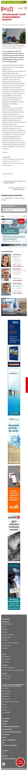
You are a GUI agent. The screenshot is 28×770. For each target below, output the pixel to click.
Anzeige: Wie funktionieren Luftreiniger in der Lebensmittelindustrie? (15, 182)
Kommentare (5, 721)
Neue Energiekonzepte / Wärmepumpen (10, 701)
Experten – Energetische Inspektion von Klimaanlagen (13, 670)
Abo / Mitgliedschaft (6, 659)
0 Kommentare (22, 25)
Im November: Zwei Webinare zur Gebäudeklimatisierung (16, 188)
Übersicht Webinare (6, 675)
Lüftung (4, 626)
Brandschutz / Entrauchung (8, 634)
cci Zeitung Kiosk (5, 661)
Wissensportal (5, 621)
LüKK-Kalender (5, 718)
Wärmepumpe (5, 648)
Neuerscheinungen (6, 691)
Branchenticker (6, 619)
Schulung (4, 665)
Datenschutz (5, 750)
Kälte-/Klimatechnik (6, 693)
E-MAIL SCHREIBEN (17, 266)
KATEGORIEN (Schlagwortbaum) (9, 745)
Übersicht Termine (6, 678)
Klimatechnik (5, 629)
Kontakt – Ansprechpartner (8, 740)
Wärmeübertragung (6, 645)
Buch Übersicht (5, 688)
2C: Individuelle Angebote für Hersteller (11, 732)
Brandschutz (5, 707)
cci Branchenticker (9, 173)
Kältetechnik (4, 632)
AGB (3, 753)
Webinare (4, 673)
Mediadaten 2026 (6, 734)
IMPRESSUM (4, 756)
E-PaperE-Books (20, 762)
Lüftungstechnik (5, 696)
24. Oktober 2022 (6, 25)
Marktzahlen (4, 640)
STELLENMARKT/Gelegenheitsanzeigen (10, 726)
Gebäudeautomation (6, 637)
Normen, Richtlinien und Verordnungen (10, 642)
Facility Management (6, 712)
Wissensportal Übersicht (7, 624)
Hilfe (3, 742)
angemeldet (9, 198)
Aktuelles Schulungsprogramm (8, 667)
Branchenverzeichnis (7, 729)
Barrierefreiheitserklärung (9, 758)
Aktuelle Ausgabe (5, 656)
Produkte (4, 724)
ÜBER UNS (4, 737)
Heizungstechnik (5, 709)
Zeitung (4, 654)
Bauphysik (4, 704)
